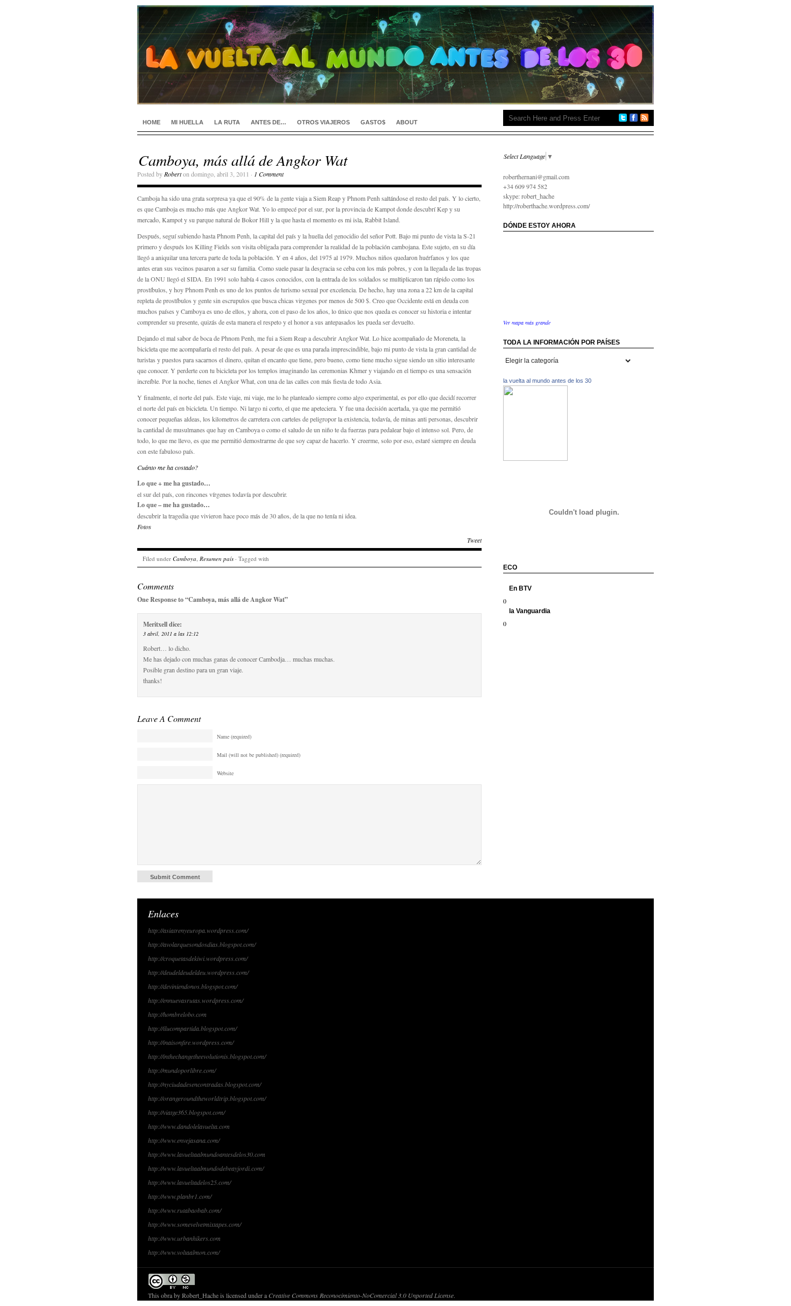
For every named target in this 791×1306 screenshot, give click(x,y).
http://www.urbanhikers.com (184, 1238)
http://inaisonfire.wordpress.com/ (191, 1042)
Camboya (184, 558)
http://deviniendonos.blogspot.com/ (192, 986)
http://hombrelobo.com (177, 1014)
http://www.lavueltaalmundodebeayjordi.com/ (206, 1168)
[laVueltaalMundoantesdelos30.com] (535, 458)
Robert (172, 174)
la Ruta (227, 122)
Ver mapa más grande (526, 322)
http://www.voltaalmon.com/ (184, 1252)
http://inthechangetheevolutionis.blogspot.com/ (207, 1056)
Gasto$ (373, 122)
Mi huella (187, 122)
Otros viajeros (323, 122)
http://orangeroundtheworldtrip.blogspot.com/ (207, 1098)
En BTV (520, 588)
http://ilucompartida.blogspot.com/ (192, 1028)
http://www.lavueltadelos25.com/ (189, 1182)
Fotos (144, 526)
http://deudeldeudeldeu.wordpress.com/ (198, 972)
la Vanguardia (529, 611)
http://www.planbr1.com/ (179, 1196)
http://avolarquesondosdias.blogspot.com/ (202, 944)
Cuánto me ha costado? (167, 467)
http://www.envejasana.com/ (184, 1140)
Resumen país (217, 558)
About (407, 122)
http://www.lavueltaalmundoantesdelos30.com (206, 1154)
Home (151, 122)
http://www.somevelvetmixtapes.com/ (194, 1224)
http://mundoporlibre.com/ (182, 1070)
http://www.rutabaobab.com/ (184, 1210)
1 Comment (269, 174)
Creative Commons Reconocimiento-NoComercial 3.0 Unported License (361, 1295)
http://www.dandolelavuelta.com (189, 1126)
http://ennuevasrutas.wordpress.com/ (195, 1000)
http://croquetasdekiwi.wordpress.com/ (198, 958)
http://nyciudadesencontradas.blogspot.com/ (204, 1084)
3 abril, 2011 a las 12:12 (171, 633)
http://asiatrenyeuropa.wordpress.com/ (198, 930)
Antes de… (268, 122)
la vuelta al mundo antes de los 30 (547, 380)
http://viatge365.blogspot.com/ (186, 1112)
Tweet (474, 540)
